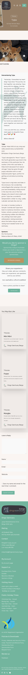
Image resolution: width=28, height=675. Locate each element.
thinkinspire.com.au (18, 669)
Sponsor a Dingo (7, 578)
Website (5, 474)
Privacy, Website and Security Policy (13, 640)
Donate (4, 573)
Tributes (14, 16)
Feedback (5, 658)
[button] (24, 5)
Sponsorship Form (7, 647)
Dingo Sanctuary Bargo (14, 23)
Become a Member (8, 576)
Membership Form (8, 645)
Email (4, 467)
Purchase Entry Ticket (9, 571)
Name (4, 459)
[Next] (24, 56)
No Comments (14, 26)
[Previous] (4, 56)
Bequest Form (6, 649)
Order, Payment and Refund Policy (13, 643)
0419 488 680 (9, 547)
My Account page (7, 563)
